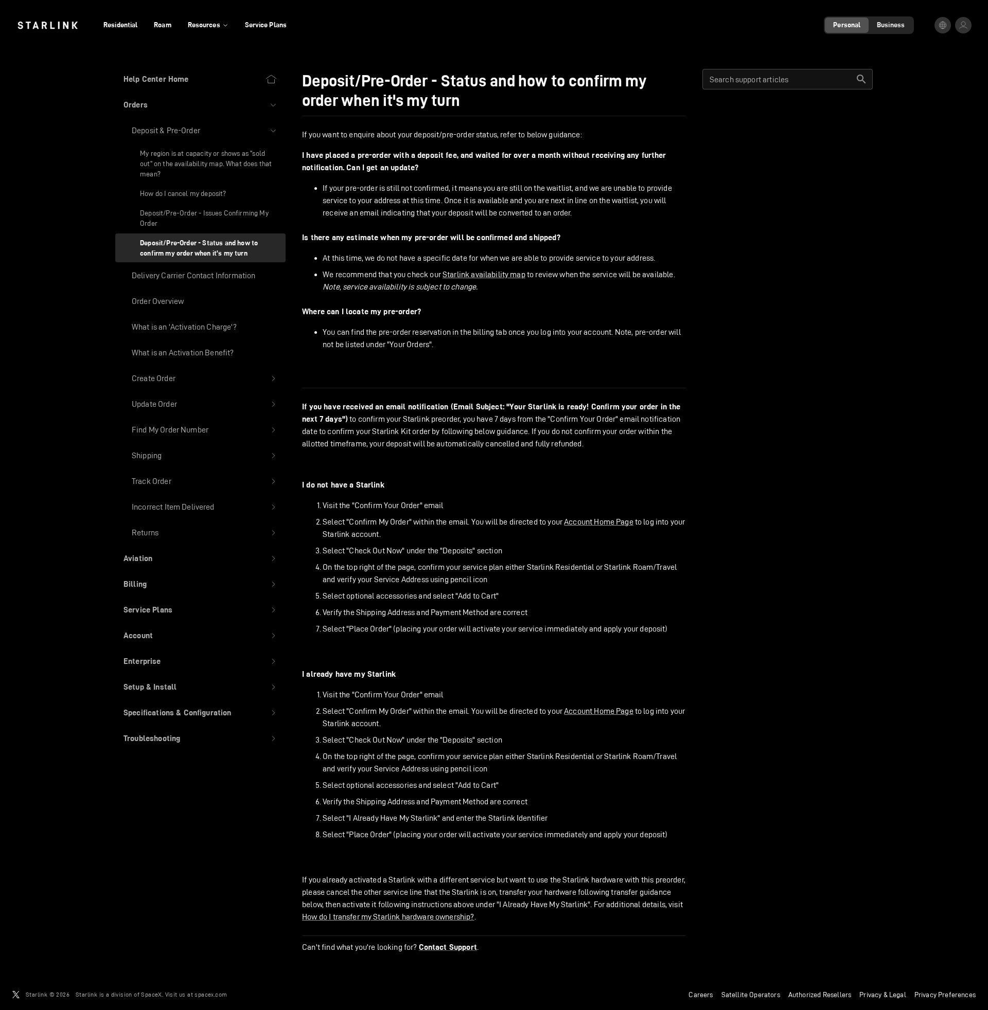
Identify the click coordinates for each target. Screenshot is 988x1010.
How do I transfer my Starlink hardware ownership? (388, 916)
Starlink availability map (484, 274)
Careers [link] (701, 994)
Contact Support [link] (448, 947)
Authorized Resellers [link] (819, 994)
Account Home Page (598, 521)
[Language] (942, 25)
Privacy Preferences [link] (945, 994)
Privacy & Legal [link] (882, 994)
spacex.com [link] (211, 994)
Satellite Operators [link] (750, 994)
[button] (200, 105)
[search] (861, 79)
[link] (47, 25)
